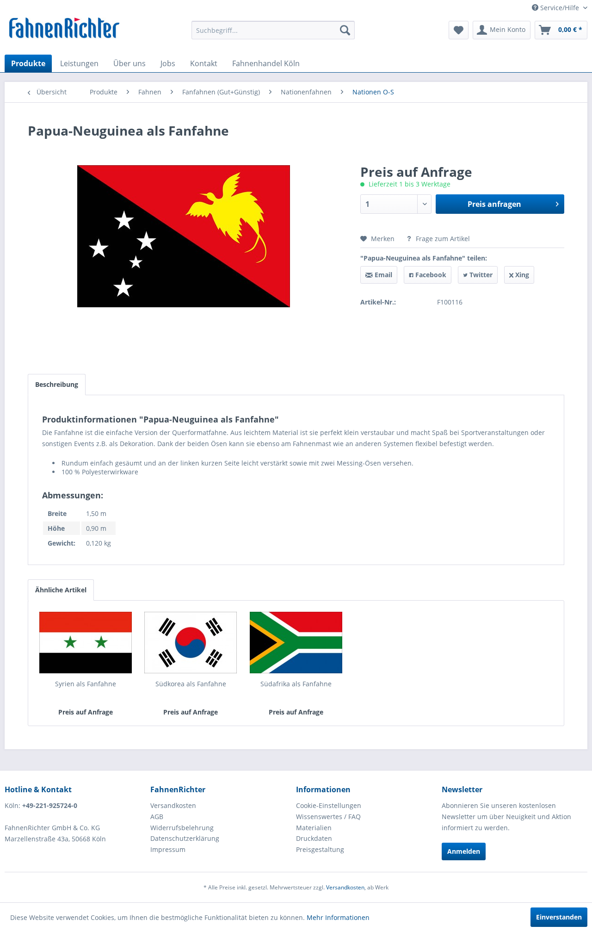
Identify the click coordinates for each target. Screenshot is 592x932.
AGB (156, 816)
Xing (521, 274)
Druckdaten (314, 838)
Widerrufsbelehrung (182, 827)
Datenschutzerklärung (184, 838)
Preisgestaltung (320, 849)
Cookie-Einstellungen (328, 805)
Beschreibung (56, 384)
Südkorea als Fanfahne (190, 683)
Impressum (167, 849)
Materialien (314, 827)
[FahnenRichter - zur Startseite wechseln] (64, 29)
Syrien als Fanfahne (85, 683)
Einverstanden (559, 917)
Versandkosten (173, 805)
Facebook (429, 274)
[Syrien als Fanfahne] (85, 642)
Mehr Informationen (338, 917)
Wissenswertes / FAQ (328, 816)
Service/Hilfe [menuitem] (559, 7)
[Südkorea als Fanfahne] (191, 642)
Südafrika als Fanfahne (296, 683)
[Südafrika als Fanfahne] (296, 642)
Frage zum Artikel (442, 238)
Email (382, 274)
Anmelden (463, 851)
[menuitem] (273, 30)
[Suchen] (345, 30)
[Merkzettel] (459, 30)
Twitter (480, 274)
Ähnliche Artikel (60, 589)
